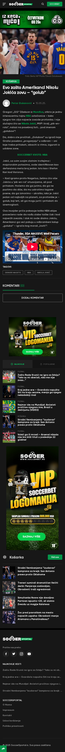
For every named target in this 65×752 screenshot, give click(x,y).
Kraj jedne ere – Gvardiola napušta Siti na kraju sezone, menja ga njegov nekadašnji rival (39, 392)
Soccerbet (55, 4)
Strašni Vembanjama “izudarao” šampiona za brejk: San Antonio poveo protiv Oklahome (36, 422)
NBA (28, 115)
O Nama (7, 704)
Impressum (8, 710)
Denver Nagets (13, 272)
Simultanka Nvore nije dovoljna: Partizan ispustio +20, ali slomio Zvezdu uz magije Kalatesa (36, 601)
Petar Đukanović (22, 103)
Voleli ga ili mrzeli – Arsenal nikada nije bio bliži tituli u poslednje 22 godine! (38, 437)
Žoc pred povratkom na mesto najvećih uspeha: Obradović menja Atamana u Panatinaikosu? (38, 616)
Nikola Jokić (28, 123)
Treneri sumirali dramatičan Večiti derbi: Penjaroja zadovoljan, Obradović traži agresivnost (38, 586)
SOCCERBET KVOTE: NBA (32, 154)
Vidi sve (55, 557)
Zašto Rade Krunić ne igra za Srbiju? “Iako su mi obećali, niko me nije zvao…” (39, 378)
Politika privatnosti (13, 726)
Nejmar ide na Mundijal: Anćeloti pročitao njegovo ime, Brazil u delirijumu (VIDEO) (37, 407)
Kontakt (7, 715)
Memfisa (38, 111)
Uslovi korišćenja (12, 720)
